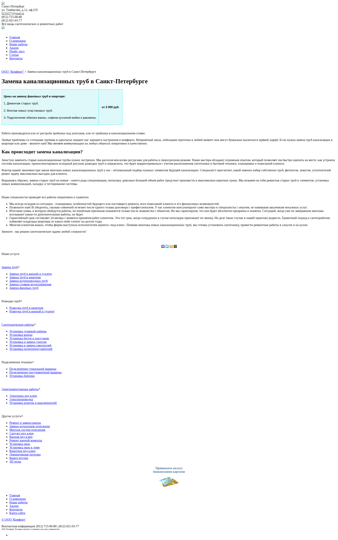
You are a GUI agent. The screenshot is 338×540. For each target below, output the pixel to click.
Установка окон (19, 444)
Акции (14, 47)
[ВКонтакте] (163, 246)
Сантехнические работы (18, 324)
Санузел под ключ (21, 433)
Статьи (14, 55)
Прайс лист (17, 51)
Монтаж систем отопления (27, 429)
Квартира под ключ (22, 451)
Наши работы (18, 44)
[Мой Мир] (175, 246)
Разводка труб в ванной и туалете (31, 311)
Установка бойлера (22, 376)
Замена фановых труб (23, 288)
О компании (17, 40)
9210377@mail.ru (13, 13)
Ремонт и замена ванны (25, 422)
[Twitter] (167, 246)
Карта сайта (17, 513)
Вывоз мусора (18, 458)
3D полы (15, 461)
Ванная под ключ (20, 437)
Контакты (15, 58)
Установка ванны (20, 334)
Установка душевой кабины (28, 331)
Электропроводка (21, 399)
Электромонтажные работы (20, 389)
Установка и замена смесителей (30, 345)
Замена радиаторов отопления (29, 426)
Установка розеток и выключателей (33, 403)
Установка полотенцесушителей (30, 349)
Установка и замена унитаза (28, 342)
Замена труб (10, 267)
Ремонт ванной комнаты (25, 440)
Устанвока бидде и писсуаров (29, 338)
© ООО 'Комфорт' (14, 519)
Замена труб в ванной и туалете (30, 273)
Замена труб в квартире (25, 277)
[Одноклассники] (171, 246)
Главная (14, 37)
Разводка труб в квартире (26, 307)
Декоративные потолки (25, 454)
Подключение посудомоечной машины (35, 372)
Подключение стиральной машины (32, 368)
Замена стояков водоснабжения (30, 284)
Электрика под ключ (23, 395)
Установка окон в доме (24, 447)
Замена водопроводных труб (28, 281)
